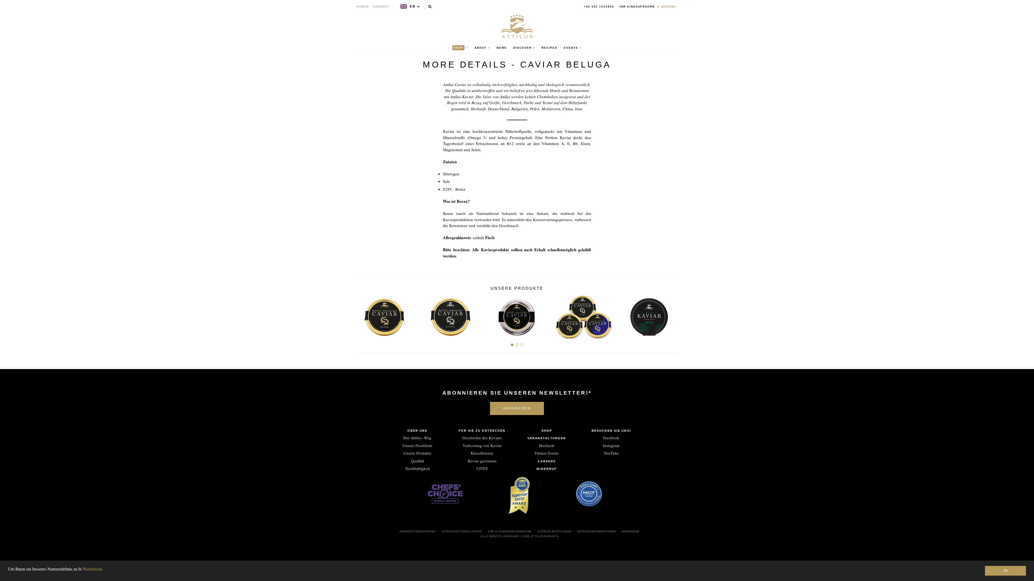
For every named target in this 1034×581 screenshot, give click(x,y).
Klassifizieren (482, 453)
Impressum (630, 531)
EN (412, 6)
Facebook (611, 437)
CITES (482, 468)
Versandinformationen (596, 531)
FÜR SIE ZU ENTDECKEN (482, 430)
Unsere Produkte (417, 453)
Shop (547, 430)
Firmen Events (547, 453)
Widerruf (546, 468)
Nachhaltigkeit (417, 468)
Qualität (417, 460)
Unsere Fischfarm (417, 445)
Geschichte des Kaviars (482, 437)
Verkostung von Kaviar (482, 445)
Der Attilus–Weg (417, 437)
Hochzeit (546, 445)
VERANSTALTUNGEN (547, 438)
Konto (363, 6)
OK (1005, 571)
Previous (361, 315)
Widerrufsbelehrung (418, 531)
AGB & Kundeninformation (510, 531)
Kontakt (381, 6)
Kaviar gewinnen (482, 460)
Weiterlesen (92, 569)
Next (672, 315)
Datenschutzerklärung (462, 531)
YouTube (611, 453)
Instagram (611, 445)
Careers (547, 461)
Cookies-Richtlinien (554, 531)
